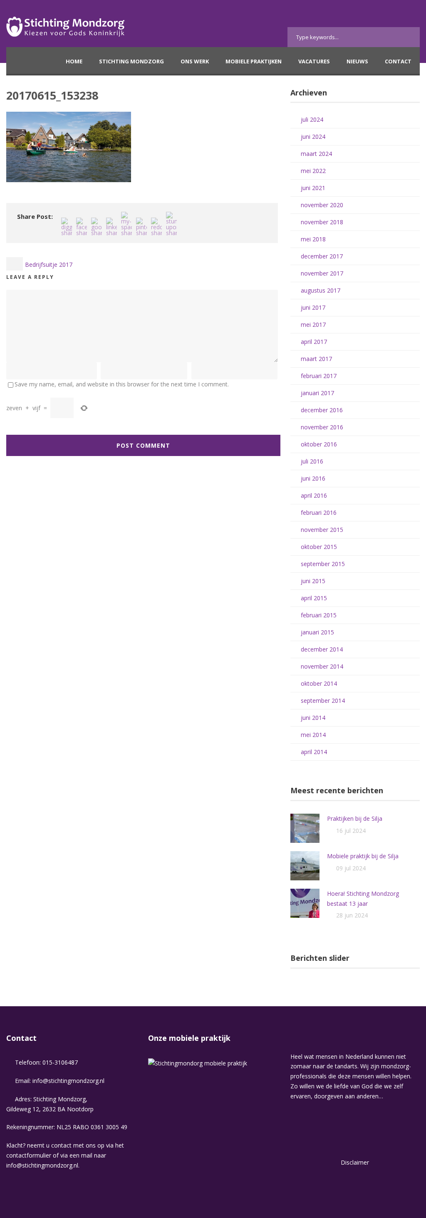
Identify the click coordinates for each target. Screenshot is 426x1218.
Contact (398, 61)
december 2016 (322, 410)
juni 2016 (313, 478)
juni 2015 (313, 581)
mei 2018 (313, 239)
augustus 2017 (320, 290)
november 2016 (322, 427)
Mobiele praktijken (253, 61)
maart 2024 (316, 154)
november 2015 (322, 530)
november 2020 (322, 205)
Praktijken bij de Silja (354, 818)
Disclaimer (355, 1162)
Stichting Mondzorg (131, 61)
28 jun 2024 (352, 915)
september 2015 (323, 564)
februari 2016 (319, 512)
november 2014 (322, 666)
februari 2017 (319, 376)
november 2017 (322, 273)
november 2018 (322, 222)
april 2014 (314, 752)
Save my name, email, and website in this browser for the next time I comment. (122, 384)
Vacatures (314, 61)
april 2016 (314, 495)
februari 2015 (319, 615)
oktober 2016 (319, 444)
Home (74, 61)
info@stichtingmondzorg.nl (68, 1081)
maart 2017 (316, 359)
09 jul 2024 (351, 868)
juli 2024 (312, 119)
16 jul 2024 (351, 831)
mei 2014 (313, 735)
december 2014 (322, 649)
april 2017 (314, 342)
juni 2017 (313, 307)
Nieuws (357, 61)
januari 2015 (317, 632)
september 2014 (323, 700)
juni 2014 (313, 718)
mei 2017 (313, 324)
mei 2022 (313, 171)
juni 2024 (313, 136)
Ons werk (195, 61)
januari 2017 (317, 393)
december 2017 (322, 256)
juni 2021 (313, 188)
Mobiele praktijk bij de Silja (363, 856)
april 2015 (314, 598)
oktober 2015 (319, 547)
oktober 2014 (319, 683)
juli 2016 (312, 461)
